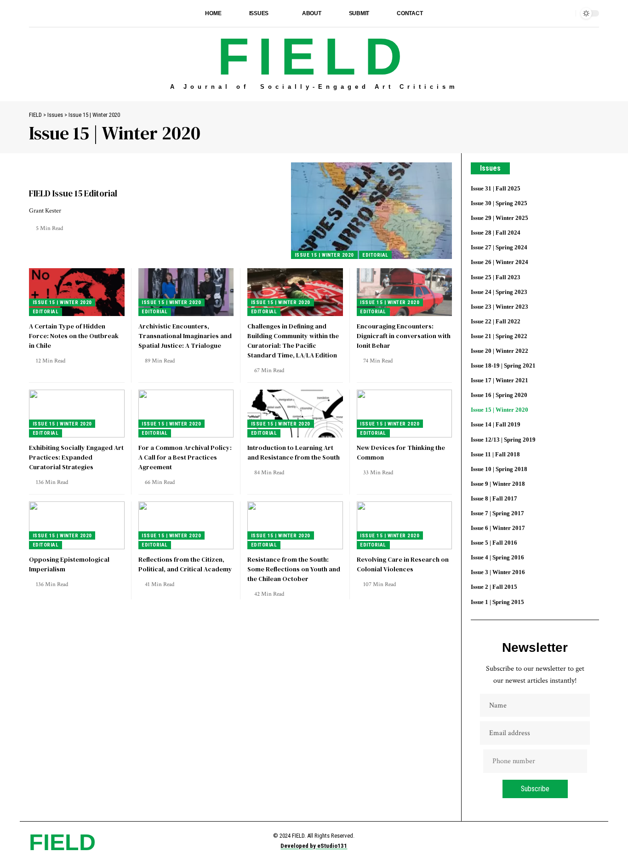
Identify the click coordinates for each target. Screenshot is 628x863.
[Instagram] (44, 13)
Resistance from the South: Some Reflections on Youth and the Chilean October (293, 569)
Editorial (375, 255)
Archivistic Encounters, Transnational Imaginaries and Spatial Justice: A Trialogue (185, 336)
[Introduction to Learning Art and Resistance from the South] (295, 413)
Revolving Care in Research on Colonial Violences (403, 564)
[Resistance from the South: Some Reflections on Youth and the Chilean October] (295, 525)
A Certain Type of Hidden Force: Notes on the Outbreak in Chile (74, 336)
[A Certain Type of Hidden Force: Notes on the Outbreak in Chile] (77, 292)
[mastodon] (54, 13)
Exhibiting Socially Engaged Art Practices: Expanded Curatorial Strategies (76, 457)
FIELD (314, 57)
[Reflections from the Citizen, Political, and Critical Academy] (186, 525)
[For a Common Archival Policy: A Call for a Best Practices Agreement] (186, 413)
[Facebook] (34, 13)
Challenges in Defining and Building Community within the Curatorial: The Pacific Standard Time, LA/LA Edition (293, 341)
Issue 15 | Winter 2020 (324, 255)
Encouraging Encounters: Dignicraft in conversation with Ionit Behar (404, 336)
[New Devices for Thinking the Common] (404, 413)
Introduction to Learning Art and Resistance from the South (293, 452)
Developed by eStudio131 (313, 845)
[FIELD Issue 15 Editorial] (371, 210)
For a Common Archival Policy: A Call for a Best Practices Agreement (185, 457)
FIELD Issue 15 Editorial (73, 193)
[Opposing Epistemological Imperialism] (77, 525)
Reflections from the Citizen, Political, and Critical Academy (185, 564)
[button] (566, 13)
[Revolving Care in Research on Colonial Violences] (404, 525)
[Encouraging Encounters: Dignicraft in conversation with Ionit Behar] (404, 292)
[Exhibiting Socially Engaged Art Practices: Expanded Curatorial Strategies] (77, 413)
